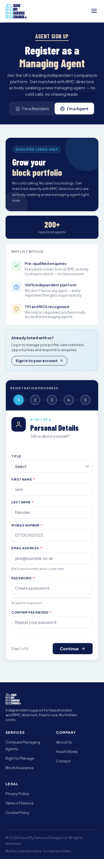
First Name (23, 479)
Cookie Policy (17, 812)
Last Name (22, 502)
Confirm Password (31, 612)
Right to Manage (20, 758)
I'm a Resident (35, 108)
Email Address (26, 548)
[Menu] (94, 11)
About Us (64, 742)
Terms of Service (19, 803)
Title (16, 456)
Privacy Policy (17, 793)
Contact (63, 761)
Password (23, 578)
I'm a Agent (77, 108)
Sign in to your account (37, 360)
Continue (69, 648)
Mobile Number (27, 525)
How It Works (67, 751)
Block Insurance (19, 768)
